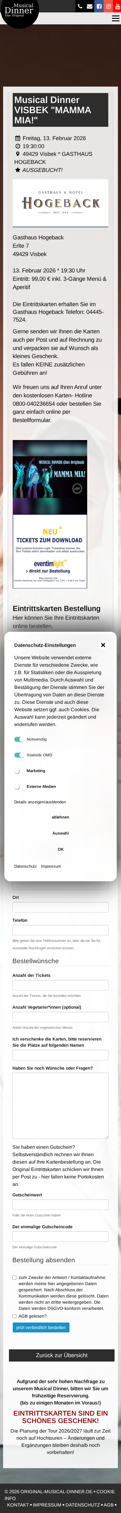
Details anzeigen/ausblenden (40, 802)
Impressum (51, 866)
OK (61, 849)
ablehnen (60, 817)
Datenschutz (25, 866)
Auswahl (60, 833)
